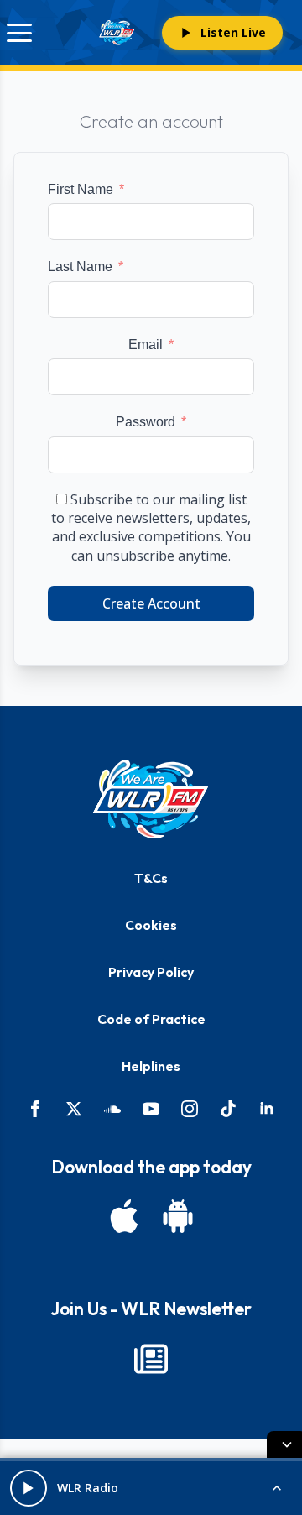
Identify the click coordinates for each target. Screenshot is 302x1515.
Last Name (80, 266)
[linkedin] (266, 1108)
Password (145, 422)
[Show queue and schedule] (277, 1488)
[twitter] (74, 1108)
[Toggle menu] (19, 33)
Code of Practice (151, 1019)
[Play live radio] (28, 1488)
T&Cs (151, 878)
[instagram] (189, 1108)
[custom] (112, 1108)
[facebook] (35, 1108)
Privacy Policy (151, 972)
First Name (80, 189)
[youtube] (151, 1108)
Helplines (151, 1066)
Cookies (151, 925)
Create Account (151, 603)
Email (145, 344)
